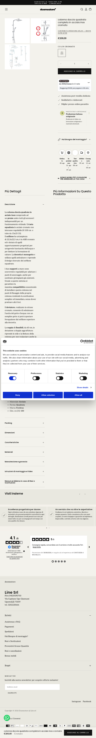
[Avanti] (84, 494)
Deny (17, 395)
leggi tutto (37, 547)
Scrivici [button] (8, 615)
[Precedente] (79, 494)
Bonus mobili (10, 656)
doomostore (10, 582)
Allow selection (48, 395)
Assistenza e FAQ (12, 622)
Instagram (76, 701)
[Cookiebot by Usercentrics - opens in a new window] (82, 341)
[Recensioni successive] (89, 547)
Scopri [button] (7, 665)
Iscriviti (12, 693)
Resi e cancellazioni (13, 651)
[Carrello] (90, 9)
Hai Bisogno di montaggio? (16, 636)
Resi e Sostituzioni (13, 641)
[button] (6, 9)
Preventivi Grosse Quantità (17, 646)
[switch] (36, 378)
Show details (82, 387)
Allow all (78, 395)
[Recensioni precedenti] (28, 547)
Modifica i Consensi (12, 718)
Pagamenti (9, 627)
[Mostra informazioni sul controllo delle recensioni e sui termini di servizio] (24, 551)
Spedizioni (9, 631)
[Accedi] (86, 9)
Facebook (87, 701)
